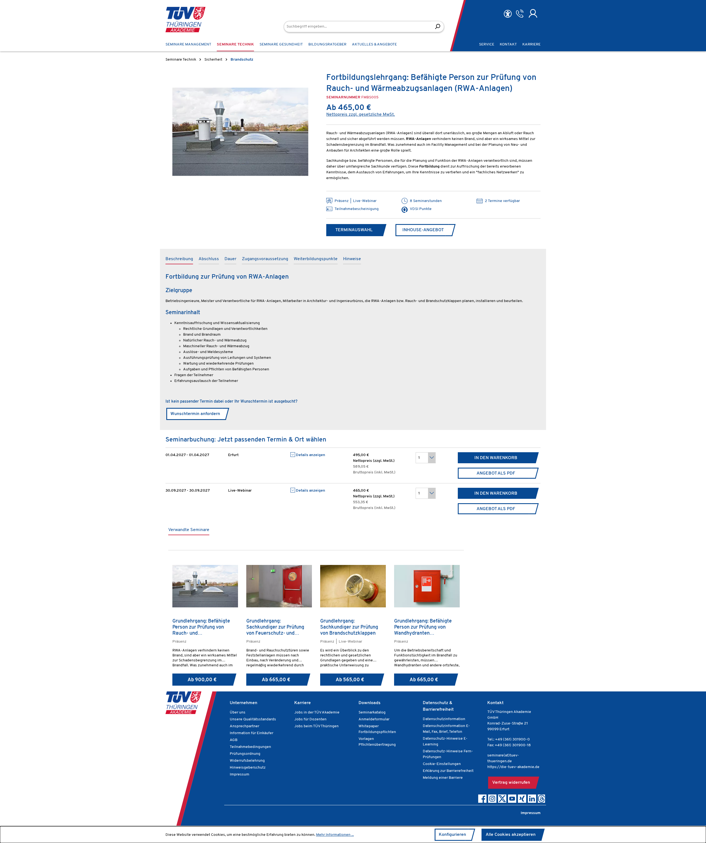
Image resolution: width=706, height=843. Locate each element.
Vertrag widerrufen (511, 782)
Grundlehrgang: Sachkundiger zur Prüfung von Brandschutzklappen (349, 627)
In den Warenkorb (495, 458)
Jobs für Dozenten (310, 719)
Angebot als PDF (496, 473)
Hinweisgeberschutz (248, 768)
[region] (240, 131)
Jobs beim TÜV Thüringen (316, 726)
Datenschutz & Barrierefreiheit (438, 706)
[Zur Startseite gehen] (185, 19)
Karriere (302, 703)
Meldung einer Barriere (443, 778)
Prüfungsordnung (245, 754)
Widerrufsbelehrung (247, 761)
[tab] (179, 259)
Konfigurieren (452, 835)
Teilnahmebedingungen (250, 747)
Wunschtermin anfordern (195, 414)
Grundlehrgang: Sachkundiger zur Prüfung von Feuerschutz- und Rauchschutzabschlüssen (275, 627)
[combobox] (357, 26)
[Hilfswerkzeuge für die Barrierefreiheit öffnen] (508, 14)
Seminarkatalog (372, 712)
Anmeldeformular (374, 719)
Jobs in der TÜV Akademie (316, 712)
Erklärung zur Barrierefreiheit (448, 771)
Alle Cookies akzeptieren (511, 835)
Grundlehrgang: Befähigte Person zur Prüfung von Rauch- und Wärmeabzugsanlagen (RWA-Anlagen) (204, 627)
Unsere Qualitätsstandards (253, 719)
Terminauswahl (354, 230)
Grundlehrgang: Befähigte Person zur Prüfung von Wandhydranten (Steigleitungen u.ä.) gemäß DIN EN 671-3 (424, 627)
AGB (233, 740)
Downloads (370, 703)
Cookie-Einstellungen (442, 764)
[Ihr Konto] (533, 13)
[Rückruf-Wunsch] (519, 13)
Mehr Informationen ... (335, 835)
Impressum (239, 774)
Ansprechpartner (244, 726)
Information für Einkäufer (251, 733)
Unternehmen (243, 703)
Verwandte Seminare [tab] (188, 530)
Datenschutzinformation (444, 719)
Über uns (237, 712)
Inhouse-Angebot (423, 230)
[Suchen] (437, 26)
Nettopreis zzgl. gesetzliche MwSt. (360, 114)
